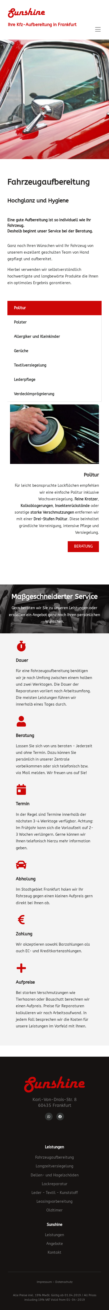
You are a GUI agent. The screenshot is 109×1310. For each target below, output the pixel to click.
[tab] (54, 308)
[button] (98, 29)
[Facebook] (60, 1116)
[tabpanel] (54, 478)
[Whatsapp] (49, 1116)
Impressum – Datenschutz (54, 1282)
